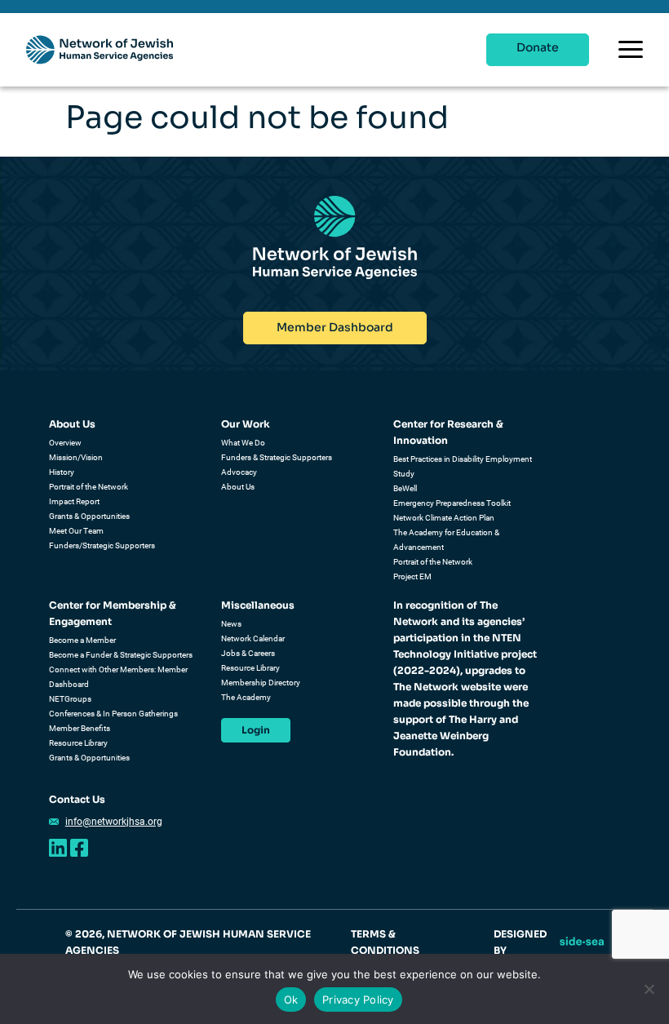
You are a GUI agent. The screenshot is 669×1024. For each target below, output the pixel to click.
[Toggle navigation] (630, 49)
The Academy (246, 697)
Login (255, 730)
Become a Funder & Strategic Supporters (121, 654)
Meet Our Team (76, 530)
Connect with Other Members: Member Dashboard (118, 677)
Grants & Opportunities (89, 516)
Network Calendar (253, 638)
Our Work (245, 424)
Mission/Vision (76, 457)
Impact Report (74, 501)
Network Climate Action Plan (443, 517)
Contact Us (77, 799)
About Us (72, 424)
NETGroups (70, 698)
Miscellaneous (258, 605)
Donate (537, 47)
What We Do (243, 442)
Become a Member (82, 640)
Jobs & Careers (248, 653)
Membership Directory (260, 682)
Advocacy (239, 472)
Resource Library (78, 742)
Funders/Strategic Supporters (102, 545)
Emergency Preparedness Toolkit (452, 503)
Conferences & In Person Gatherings (113, 713)
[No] (648, 989)
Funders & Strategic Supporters (276, 457)
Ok (291, 999)
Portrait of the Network (88, 486)
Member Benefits (79, 728)
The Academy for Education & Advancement (446, 540)
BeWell (405, 488)
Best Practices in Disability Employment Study (462, 466)
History (61, 472)
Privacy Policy (358, 999)
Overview (65, 442)
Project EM (412, 576)
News (231, 623)
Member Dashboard (335, 327)
